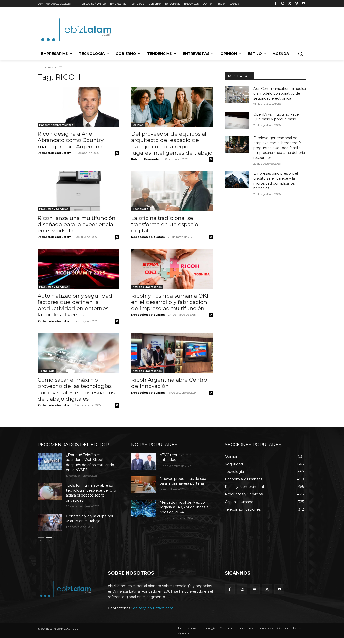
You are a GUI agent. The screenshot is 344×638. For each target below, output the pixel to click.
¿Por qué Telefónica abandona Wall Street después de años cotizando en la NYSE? (90, 462)
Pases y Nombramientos (56, 125)
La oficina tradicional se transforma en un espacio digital (164, 224)
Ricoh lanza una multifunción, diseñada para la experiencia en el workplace (77, 224)
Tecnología (140, 209)
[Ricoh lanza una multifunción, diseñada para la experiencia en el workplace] (78, 191)
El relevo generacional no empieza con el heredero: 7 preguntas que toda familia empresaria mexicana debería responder (279, 148)
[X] (290, 4)
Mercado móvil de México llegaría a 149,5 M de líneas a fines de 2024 (184, 507)
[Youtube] (303, 4)
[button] (300, 54)
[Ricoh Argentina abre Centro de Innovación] (172, 353)
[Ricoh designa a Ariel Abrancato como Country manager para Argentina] (78, 107)
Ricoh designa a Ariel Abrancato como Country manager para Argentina (71, 140)
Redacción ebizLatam (54, 153)
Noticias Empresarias (147, 287)
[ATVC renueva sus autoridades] (143, 461)
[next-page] (49, 540)
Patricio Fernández (146, 159)
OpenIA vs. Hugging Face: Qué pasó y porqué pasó (276, 117)
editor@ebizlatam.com (153, 608)
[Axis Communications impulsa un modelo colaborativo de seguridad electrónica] (237, 94)
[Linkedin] (254, 589)
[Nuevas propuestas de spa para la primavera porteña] (143, 484)
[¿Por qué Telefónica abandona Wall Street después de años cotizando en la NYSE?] (50, 461)
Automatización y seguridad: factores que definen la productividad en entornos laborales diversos (75, 305)
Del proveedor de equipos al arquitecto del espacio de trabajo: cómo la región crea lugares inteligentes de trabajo (171, 143)
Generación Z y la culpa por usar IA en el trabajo (89, 518)
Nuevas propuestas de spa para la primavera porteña (183, 481)
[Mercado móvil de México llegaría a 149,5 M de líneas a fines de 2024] (143, 508)
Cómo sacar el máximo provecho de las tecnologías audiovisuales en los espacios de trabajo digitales (76, 389)
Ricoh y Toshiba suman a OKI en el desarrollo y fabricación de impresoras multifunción (169, 302)
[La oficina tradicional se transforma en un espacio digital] (172, 191)
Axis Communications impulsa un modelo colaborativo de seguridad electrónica (279, 93)
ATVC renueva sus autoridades (175, 457)
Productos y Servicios (53, 209)
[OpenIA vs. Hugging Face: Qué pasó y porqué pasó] (237, 120)
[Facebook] (276, 4)
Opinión (138, 125)
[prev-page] (41, 540)
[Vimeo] (296, 4)
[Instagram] (283, 4)
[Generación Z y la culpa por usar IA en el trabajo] (50, 522)
